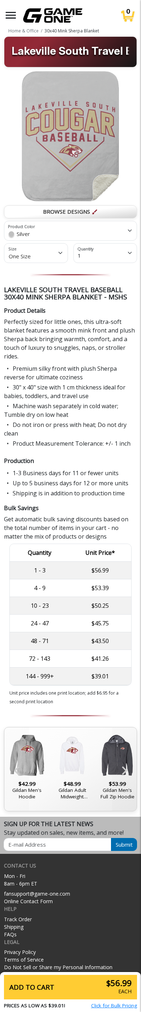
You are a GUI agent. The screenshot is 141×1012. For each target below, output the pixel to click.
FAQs (10, 934)
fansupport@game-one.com (37, 893)
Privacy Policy (20, 952)
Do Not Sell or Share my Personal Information (58, 967)
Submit (124, 844)
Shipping (14, 926)
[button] (11, 15)
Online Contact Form (28, 901)
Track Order (18, 919)
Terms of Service (24, 959)
